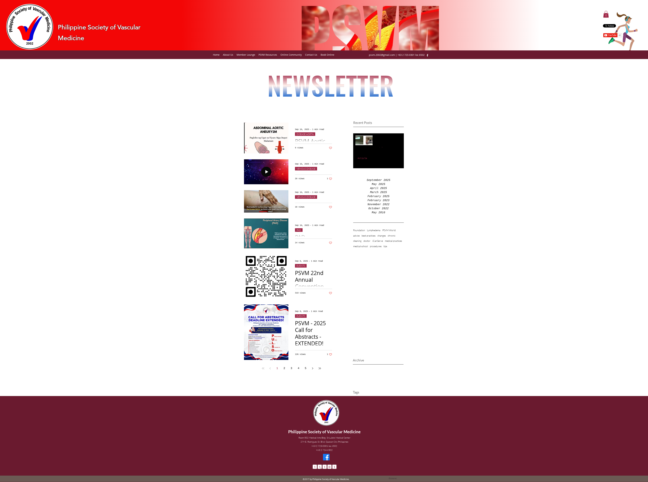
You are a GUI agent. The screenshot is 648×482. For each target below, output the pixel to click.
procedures (376, 246)
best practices (368, 235)
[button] (606, 14)
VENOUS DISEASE (306, 168)
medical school (360, 246)
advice (356, 235)
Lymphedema (373, 230)
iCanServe (377, 240)
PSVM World (389, 230)
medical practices (393, 240)
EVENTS (300, 265)
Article (362, 158)
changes (381, 235)
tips (385, 246)
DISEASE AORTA (305, 134)
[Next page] (313, 368)
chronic (391, 235)
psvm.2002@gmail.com (382, 54)
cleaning (357, 240)
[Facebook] (427, 55)
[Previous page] (270, 368)
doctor (366, 240)
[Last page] (320, 368)
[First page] (263, 368)
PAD (298, 230)
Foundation (359, 230)
